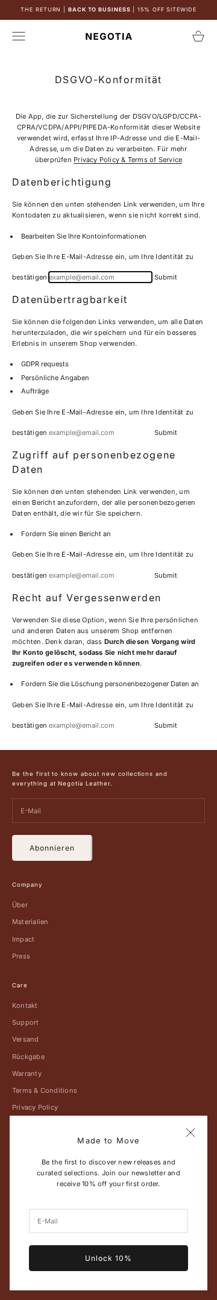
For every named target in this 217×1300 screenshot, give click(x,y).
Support (25, 1022)
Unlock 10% (108, 1258)
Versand (25, 1039)
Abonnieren (52, 847)
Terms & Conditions (44, 1090)
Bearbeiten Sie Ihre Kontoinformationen (83, 236)
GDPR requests (45, 364)
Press (21, 956)
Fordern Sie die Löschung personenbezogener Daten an (110, 684)
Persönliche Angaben (55, 377)
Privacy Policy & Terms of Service (128, 159)
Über (20, 905)
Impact (23, 939)
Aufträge (35, 391)
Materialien (30, 921)
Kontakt (25, 1005)
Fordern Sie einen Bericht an (66, 534)
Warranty (27, 1073)
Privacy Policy (35, 1107)
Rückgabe (28, 1056)
